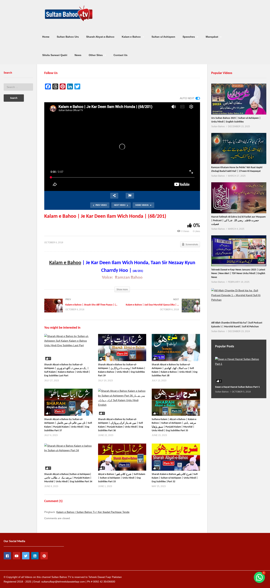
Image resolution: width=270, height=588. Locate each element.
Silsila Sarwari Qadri (54, 55)
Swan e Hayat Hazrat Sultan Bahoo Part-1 (237, 387)
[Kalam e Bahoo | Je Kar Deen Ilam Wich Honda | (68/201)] (68, 347)
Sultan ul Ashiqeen (163, 36)
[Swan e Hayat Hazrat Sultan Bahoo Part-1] (238, 370)
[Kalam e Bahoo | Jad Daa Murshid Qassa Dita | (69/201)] (163, 309)
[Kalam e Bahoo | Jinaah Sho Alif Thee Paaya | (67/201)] (81, 309)
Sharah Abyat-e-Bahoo (100, 36)
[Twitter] (25, 555)
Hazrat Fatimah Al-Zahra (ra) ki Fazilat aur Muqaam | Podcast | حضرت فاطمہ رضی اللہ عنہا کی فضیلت (238, 221)
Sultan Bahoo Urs (68, 36)
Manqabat (212, 36)
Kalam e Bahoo (131, 36)
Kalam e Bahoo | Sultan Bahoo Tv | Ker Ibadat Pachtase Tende (92, 512)
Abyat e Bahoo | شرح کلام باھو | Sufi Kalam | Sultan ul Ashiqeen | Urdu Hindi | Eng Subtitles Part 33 (121, 478)
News (78, 55)
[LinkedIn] (35, 555)
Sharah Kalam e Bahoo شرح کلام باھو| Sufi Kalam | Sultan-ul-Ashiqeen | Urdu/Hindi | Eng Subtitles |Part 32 (175, 478)
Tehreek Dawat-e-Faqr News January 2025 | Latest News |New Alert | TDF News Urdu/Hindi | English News (238, 273)
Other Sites (96, 55)
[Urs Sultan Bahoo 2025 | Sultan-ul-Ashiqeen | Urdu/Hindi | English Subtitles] (238, 99)
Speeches (189, 36)
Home (45, 36)
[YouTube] (16, 555)
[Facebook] (7, 555)
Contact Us (120, 55)
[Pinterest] (44, 555)
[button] (259, 577)
